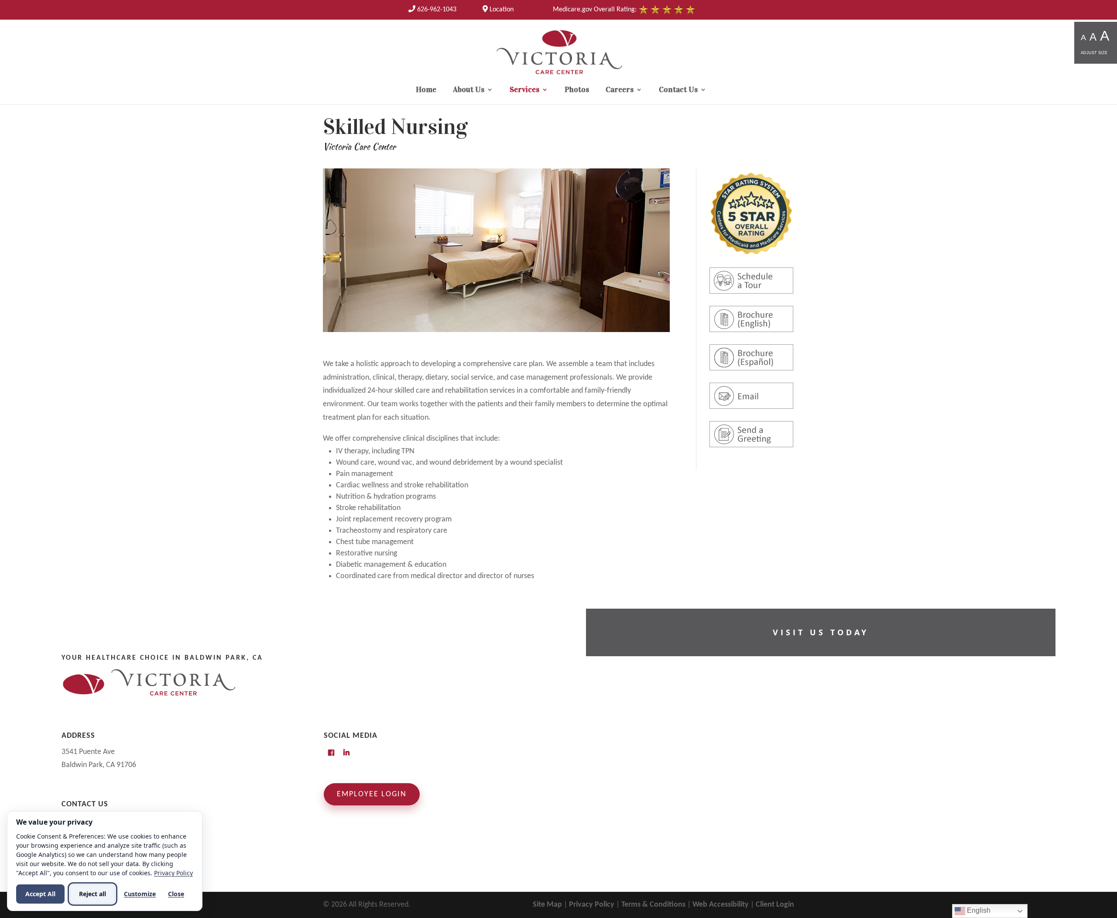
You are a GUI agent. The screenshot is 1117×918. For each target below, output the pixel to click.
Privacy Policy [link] (591, 905)
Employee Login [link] (372, 794)
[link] (432, 9)
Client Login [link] (775, 905)
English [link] (977, 910)
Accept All (40, 894)
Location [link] (501, 9)
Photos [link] (577, 90)
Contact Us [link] (678, 90)
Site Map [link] (547, 905)
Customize (140, 894)
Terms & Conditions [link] (653, 905)
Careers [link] (620, 90)
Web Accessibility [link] (720, 905)
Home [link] (426, 90)
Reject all (92, 894)
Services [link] (524, 90)
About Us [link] (468, 90)
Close (176, 894)
